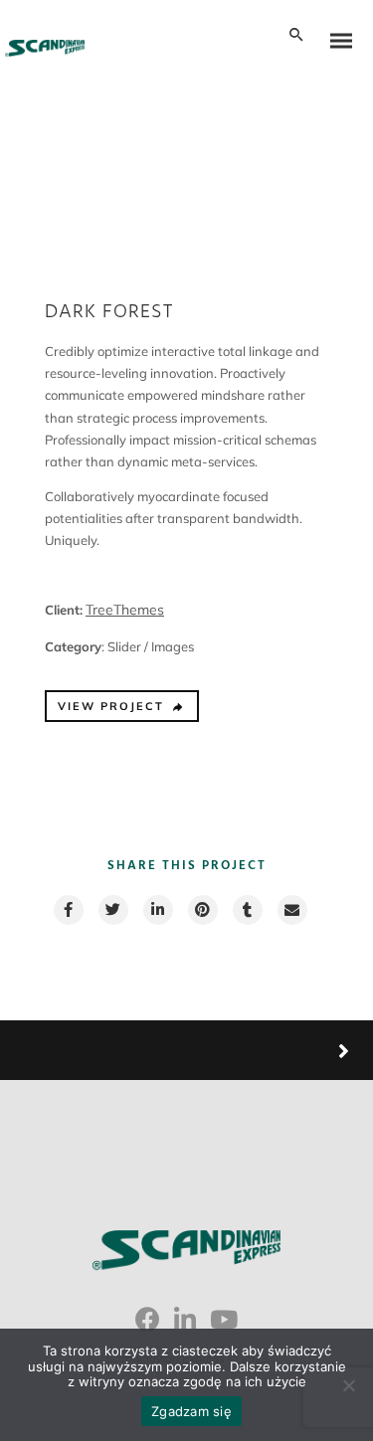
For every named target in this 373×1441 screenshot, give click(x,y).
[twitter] (112, 910)
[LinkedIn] (185, 1327)
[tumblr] (247, 910)
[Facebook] (147, 1327)
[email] (291, 910)
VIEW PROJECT (111, 706)
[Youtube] (224, 1327)
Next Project (268, 1050)
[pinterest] (202, 910)
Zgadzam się (191, 1411)
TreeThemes (125, 610)
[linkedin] (157, 910)
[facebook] (68, 910)
